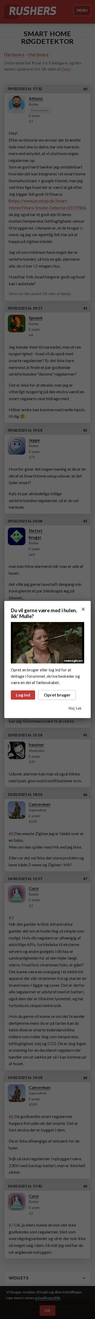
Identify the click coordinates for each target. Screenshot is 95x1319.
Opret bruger (57, 694)
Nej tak (75, 708)
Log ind (23, 694)
